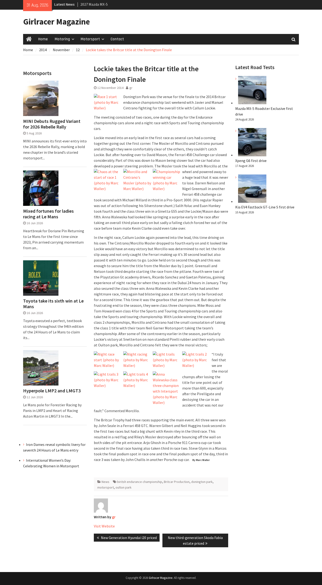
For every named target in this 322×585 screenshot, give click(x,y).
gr (130, 88)
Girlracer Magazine (56, 22)
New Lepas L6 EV (93, 4)
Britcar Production (177, 482)
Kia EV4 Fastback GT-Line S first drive (264, 207)
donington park (202, 482)
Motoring (62, 39)
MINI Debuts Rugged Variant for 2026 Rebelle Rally (51, 124)
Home (43, 39)
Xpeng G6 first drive (251, 160)
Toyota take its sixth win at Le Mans (53, 303)
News (105, 482)
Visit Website (104, 526)
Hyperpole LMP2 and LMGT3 (52, 391)
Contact (117, 39)
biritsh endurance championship (139, 482)
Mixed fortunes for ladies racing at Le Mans (48, 214)
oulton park (124, 487)
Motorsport (90, 39)
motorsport (105, 487)
